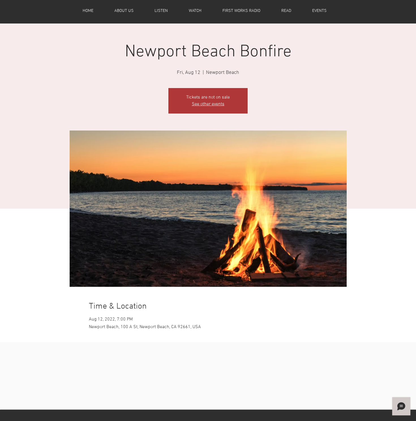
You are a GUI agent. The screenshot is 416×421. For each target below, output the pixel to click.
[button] (131, 10)
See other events (208, 104)
